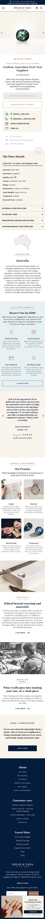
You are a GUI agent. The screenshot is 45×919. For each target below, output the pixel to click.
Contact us (22, 822)
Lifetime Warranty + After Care (22, 815)
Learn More (23, 383)
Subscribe (34, 893)
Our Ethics (22, 779)
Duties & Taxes (22, 818)
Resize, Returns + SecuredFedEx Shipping (22, 810)
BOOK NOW (33, 911)
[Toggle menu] (3, 8)
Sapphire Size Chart (22, 848)
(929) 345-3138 (24, 119)
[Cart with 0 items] (37, 8)
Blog (22, 855)
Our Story (22, 772)
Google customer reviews (22, 438)
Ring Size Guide (22, 844)
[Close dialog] (42, 897)
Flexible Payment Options (22, 805)
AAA (13, 177)
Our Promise (22, 776)
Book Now (23, 748)
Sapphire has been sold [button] (22, 96)
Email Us (14, 128)
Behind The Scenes (22, 783)
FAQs (22, 852)
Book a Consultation (20, 123)
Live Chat (21, 114)
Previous (2, 416)
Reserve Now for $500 (22, 104)
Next (42, 416)
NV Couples (22, 787)
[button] (41, 8)
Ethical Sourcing (22, 841)
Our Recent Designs (22, 837)
